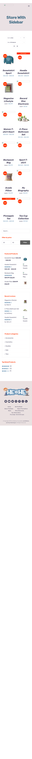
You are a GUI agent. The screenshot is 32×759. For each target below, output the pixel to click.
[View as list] (17, 46)
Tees (7, 354)
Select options (8, 58)
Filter (25, 242)
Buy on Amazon (8, 87)
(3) (7, 368)
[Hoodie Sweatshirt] (23, 59)
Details (5, 62)
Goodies (8, 346)
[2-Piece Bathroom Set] (23, 118)
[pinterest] (19, 401)
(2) (7, 366)
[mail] (23, 401)
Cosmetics (9, 342)
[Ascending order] (24, 37)
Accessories (9, 338)
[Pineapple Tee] (8, 205)
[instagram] (16, 401)
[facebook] (5, 401)
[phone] (26, 401)
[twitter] (12, 401)
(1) (6, 371)
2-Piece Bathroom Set (23, 132)
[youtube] (9, 401)
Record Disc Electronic (23, 101)
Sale (7, 350)
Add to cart (23, 86)
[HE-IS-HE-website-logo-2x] (16, 387)
